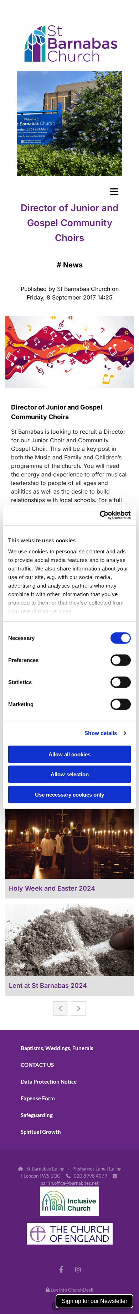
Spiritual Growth (41, 1131)
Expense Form (38, 1098)
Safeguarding (37, 1115)
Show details (100, 733)
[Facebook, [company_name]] (61, 1269)
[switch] (120, 660)
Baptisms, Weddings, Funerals (57, 1048)
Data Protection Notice (49, 1081)
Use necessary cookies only (69, 794)
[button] (69, 191)
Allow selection (70, 774)
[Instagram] (78, 1269)
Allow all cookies (69, 754)
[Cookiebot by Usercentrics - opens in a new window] (100, 515)
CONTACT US (37, 1065)
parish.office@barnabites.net (70, 1183)
